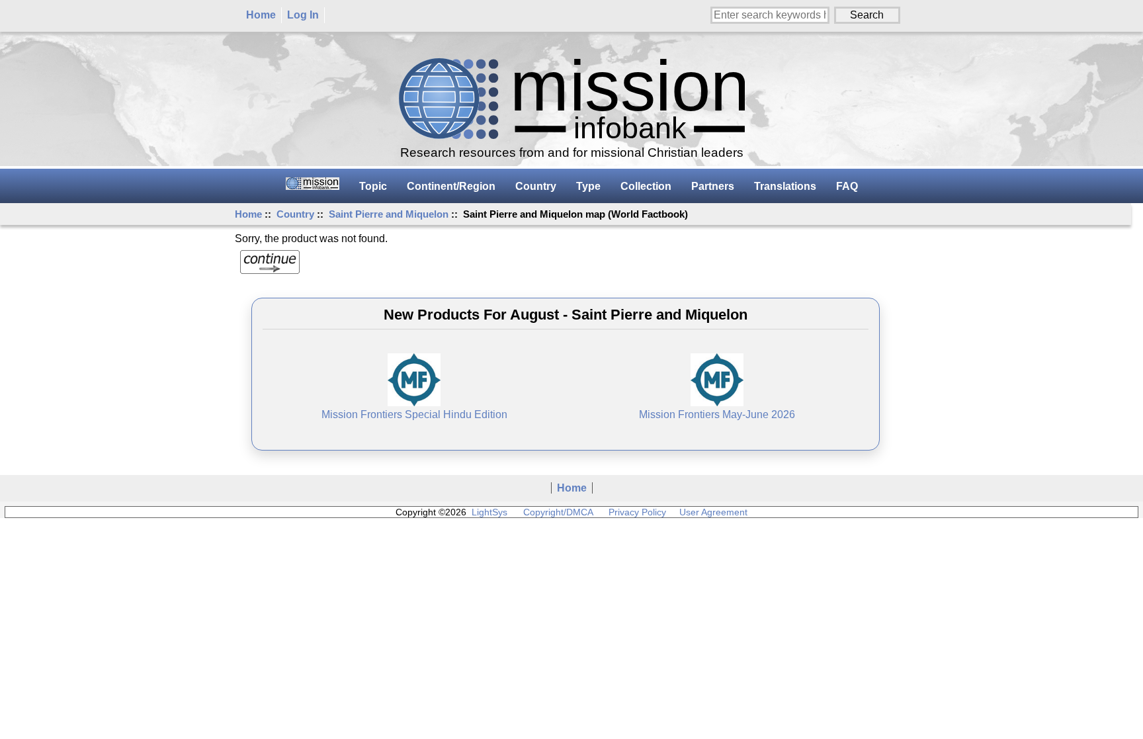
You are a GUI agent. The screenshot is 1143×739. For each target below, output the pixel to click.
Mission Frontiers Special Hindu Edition (414, 414)
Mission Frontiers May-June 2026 (717, 414)
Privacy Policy (637, 512)
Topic (373, 186)
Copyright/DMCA (558, 512)
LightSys (489, 512)
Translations (785, 186)
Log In (303, 15)
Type (588, 186)
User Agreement (713, 512)
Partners (712, 186)
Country (295, 214)
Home (261, 15)
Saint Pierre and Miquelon (388, 214)
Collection (645, 186)
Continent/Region (451, 186)
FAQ (847, 186)
